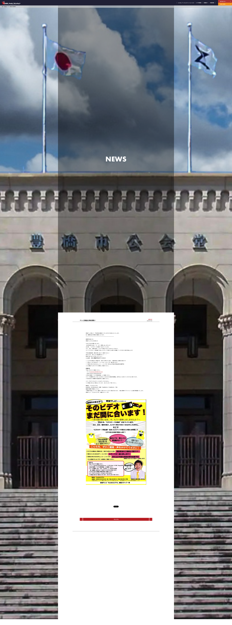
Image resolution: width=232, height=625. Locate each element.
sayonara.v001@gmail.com (96, 371)
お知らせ (150, 319)
